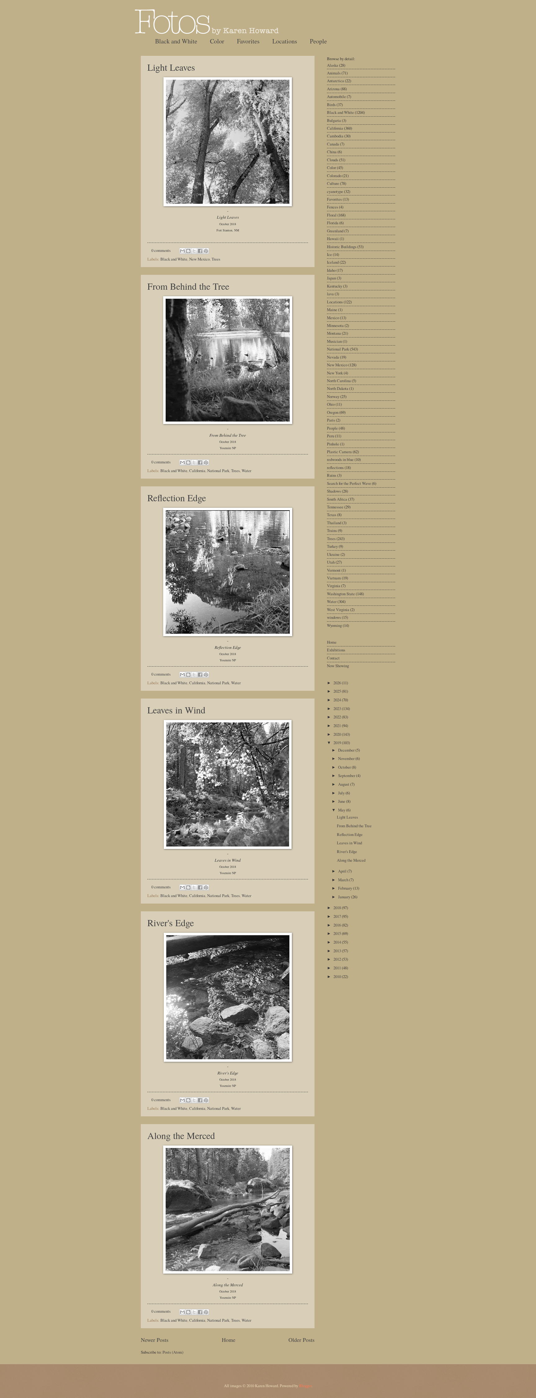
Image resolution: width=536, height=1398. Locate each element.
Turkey (332, 546)
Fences (332, 207)
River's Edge (170, 922)
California (197, 470)
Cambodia (335, 136)
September (347, 775)
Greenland (335, 231)
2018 (337, 907)
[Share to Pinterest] (206, 251)
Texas (331, 514)
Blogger (305, 1385)
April (342, 871)
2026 (337, 683)
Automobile (336, 96)
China (332, 151)
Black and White (176, 41)
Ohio (331, 404)
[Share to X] (194, 251)
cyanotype (335, 191)
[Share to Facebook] (200, 251)
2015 (337, 933)
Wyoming (334, 625)
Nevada (333, 357)
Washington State (341, 593)
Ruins (331, 475)
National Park (218, 470)
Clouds (332, 160)
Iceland (333, 262)
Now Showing (338, 665)
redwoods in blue (340, 459)
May (342, 810)
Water (246, 470)
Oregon (332, 412)
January (344, 897)
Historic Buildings (341, 246)
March (343, 879)
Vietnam (334, 578)
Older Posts (301, 1339)
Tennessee (335, 507)
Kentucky (334, 286)
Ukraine (333, 554)
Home (228, 1339)
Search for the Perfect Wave (349, 483)
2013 (337, 951)
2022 (337, 717)
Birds (331, 104)
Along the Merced (181, 1135)
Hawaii (333, 238)
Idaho (331, 270)
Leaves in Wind (176, 709)
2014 (337, 942)
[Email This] (182, 251)
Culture (333, 183)
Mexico (333, 317)
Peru (330, 436)
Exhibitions (336, 650)
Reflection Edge (176, 497)
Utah (331, 562)
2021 (337, 725)
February (345, 888)
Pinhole (333, 444)
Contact (333, 658)
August (344, 784)
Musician (334, 341)
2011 (337, 968)
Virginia (333, 585)
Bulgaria (334, 120)
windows (334, 617)
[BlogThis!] (188, 251)
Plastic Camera (339, 451)
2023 (337, 708)
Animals (334, 73)
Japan (331, 278)
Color (217, 41)
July (342, 793)
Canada (333, 144)
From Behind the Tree (188, 286)
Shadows (334, 491)
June (342, 801)
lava (330, 294)
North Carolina (339, 380)
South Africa (337, 499)
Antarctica (335, 80)
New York (335, 373)
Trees (216, 259)
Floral (332, 215)
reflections (335, 467)
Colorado (334, 175)
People (318, 41)
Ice (329, 254)
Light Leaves (171, 67)
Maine (332, 309)
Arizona (333, 89)
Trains (332, 530)
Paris (331, 420)
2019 (337, 742)
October (345, 767)
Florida (332, 223)
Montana (334, 333)
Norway (333, 396)
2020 (337, 734)
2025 (337, 691)
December (346, 750)
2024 (337, 700)
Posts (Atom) (173, 1352)
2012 (337, 959)
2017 (337, 916)
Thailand (334, 522)
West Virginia (338, 609)
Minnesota (335, 325)
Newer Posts (154, 1339)
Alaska (332, 65)
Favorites (248, 41)
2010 (337, 976)
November (346, 758)
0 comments (161, 250)
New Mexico (199, 259)
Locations (284, 41)
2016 (337, 925)
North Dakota (337, 388)
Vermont (334, 570)
